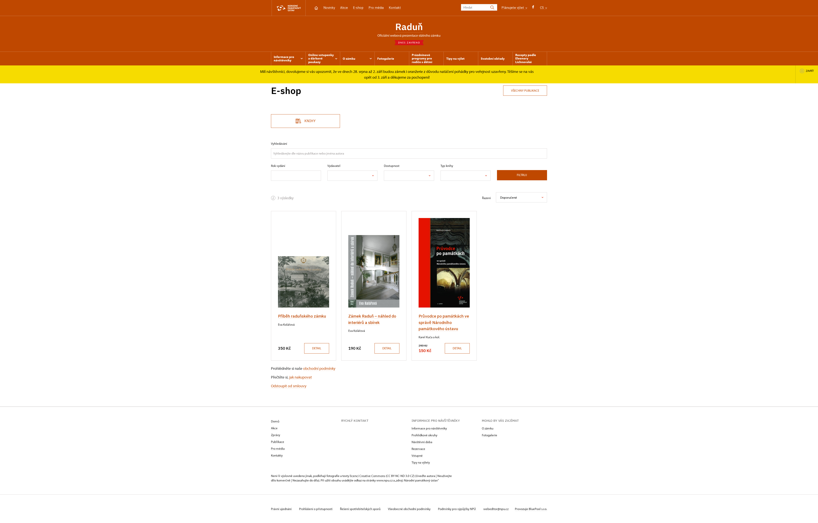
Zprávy (275, 435)
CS (542, 8)
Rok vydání (278, 166)
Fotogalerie (489, 435)
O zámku (487, 428)
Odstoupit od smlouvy (288, 385)
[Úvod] (316, 8)
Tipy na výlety (421, 462)
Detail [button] (316, 348)
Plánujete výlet (513, 8)
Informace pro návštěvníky (429, 428)
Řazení (486, 198)
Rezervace (418, 449)
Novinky (329, 8)
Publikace (277, 442)
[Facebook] (533, 8)
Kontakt (395, 8)
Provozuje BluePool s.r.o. (531, 509)
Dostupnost (391, 166)
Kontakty (277, 455)
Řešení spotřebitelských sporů (360, 509)
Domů (275, 421)
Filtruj (522, 175)
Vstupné (417, 456)
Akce (344, 8)
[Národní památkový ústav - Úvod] (289, 8)
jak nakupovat (300, 377)
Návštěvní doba (422, 442)
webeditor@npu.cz (495, 509)
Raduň (409, 27)
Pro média (376, 8)
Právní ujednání (281, 509)
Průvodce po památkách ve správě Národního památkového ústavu (444, 322)
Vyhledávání (279, 144)
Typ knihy (447, 166)
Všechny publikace (525, 90)
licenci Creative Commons (367, 476)
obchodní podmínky (319, 368)
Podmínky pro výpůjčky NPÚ (457, 509)
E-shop (358, 8)
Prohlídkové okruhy (424, 435)
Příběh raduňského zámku (302, 316)
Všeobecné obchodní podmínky (409, 509)
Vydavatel (333, 166)
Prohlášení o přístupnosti (316, 509)
